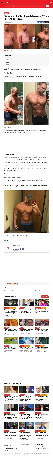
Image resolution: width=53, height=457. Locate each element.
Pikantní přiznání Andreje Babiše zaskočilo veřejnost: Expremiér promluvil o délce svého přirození (41, 434)
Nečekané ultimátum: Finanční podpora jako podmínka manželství (26, 331)
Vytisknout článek (10, 50)
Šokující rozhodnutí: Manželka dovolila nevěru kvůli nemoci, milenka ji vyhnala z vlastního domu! (11, 331)
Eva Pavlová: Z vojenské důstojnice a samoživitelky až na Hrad (41, 311)
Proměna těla (8, 58)
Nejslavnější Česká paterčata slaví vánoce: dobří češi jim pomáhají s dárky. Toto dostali (42, 331)
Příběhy (10, 10)
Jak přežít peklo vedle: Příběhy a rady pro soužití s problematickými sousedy (26, 311)
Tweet (7, 283)
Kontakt (36, 450)
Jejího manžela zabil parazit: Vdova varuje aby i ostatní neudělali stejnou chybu (10, 349)
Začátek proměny (9, 60)
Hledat (47, 6)
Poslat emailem (13, 283)
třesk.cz (5, 10)
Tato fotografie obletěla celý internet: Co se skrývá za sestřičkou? (41, 349)
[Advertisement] (26, 143)
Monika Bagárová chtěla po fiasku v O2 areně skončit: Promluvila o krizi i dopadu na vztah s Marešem (10, 416)
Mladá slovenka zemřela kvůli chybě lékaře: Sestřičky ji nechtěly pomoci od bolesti (26, 349)
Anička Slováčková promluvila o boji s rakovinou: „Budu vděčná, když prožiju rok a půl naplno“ (11, 398)
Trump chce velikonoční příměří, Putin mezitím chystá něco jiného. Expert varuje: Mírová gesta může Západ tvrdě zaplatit (26, 435)
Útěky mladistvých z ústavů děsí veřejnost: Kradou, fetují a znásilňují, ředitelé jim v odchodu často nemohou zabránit (10, 312)
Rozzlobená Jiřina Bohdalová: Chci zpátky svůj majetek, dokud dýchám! (41, 416)
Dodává (7, 62)
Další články (44, 296)
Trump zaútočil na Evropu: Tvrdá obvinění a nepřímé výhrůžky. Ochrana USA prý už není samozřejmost (26, 416)
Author (7, 64)
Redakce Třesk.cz (8, 22)
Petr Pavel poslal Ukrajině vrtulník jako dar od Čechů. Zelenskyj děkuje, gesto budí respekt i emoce (10, 434)
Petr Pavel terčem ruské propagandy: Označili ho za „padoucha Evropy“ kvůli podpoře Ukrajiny (25, 398)
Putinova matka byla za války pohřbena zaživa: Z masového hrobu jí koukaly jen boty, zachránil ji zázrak (41, 398)
